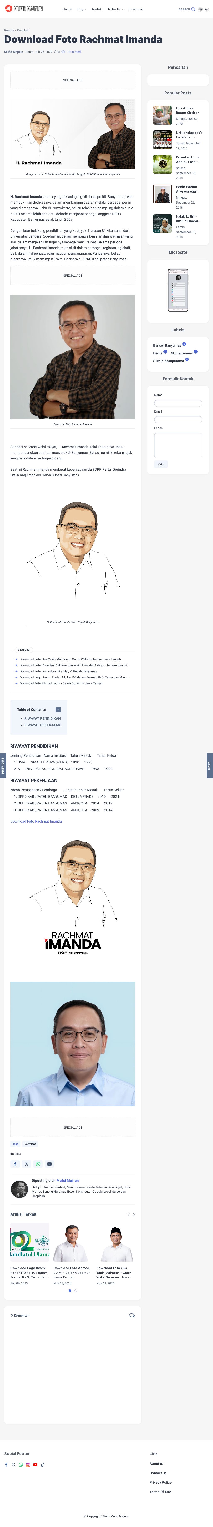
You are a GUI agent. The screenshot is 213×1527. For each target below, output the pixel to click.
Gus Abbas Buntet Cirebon (187, 110)
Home (67, 9)
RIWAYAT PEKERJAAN (42, 725)
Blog (80, 9)
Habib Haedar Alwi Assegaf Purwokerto (186, 189)
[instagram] (28, 1465)
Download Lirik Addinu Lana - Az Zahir (189, 159)
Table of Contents (31, 710)
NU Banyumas (182, 352)
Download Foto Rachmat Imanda (36, 821)
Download (135, 9)
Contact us (158, 1473)
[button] (70, 1290)
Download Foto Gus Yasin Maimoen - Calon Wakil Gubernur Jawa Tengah (70, 659)
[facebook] (15, 1164)
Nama (158, 395)
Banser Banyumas (167, 345)
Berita (157, 352)
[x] (26, 1164)
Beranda (9, 30)
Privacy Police (161, 1482)
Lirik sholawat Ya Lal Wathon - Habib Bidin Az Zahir (189, 135)
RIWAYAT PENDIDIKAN (42, 718)
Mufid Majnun (119, 1516)
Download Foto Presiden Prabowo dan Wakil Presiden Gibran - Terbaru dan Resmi (76, 665)
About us (157, 1464)
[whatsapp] (38, 1164)
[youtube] (35, 1465)
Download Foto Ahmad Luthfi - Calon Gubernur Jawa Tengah (61, 683)
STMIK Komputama (168, 360)
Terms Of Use (160, 1492)
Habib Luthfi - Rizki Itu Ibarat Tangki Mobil (187, 219)
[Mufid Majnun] (24, 14)
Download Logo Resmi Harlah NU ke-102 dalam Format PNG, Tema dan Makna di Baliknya (82, 677)
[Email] (49, 1164)
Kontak (96, 9)
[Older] (3, 765)
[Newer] (210, 765)
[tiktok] (43, 1465)
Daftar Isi (113, 9)
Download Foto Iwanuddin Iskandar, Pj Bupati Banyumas (58, 671)
